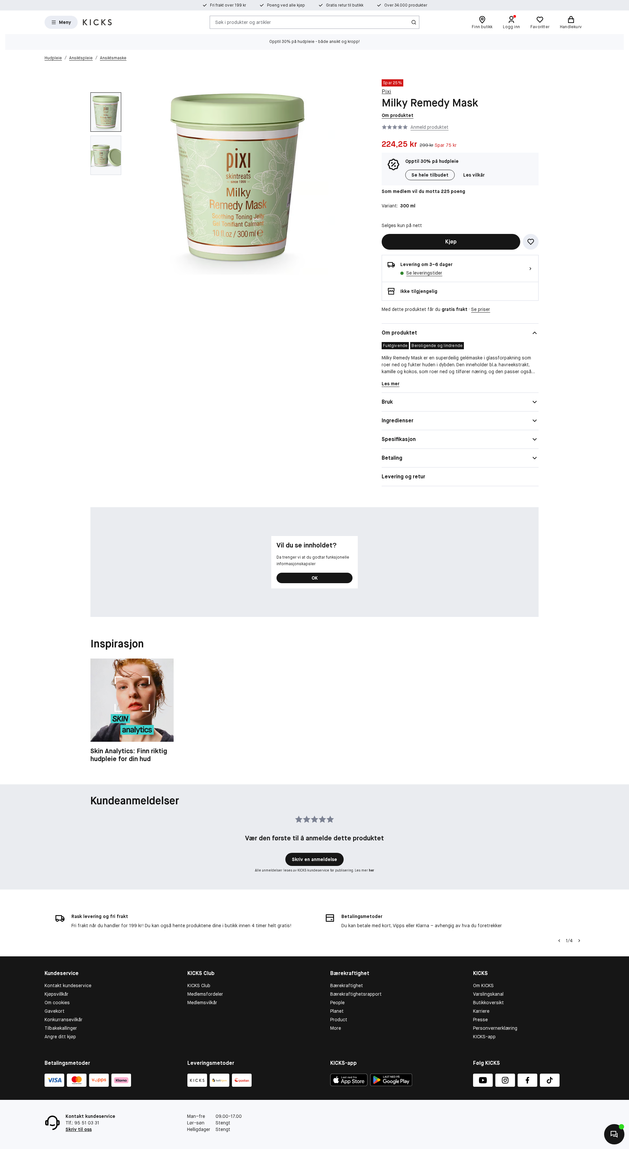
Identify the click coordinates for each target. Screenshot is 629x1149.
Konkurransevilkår (64, 1020)
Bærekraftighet (346, 985)
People (337, 1002)
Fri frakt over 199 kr (228, 5)
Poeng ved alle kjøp (286, 5)
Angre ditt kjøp (60, 1037)
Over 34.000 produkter (405, 5)
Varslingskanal (488, 994)
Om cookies (57, 1002)
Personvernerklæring (495, 1028)
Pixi (386, 91)
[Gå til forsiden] (97, 22)
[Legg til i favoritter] (531, 242)
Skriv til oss (79, 1129)
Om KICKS (483, 985)
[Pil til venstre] (559, 940)
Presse (480, 1020)
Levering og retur (403, 476)
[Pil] (579, 940)
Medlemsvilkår (202, 1002)
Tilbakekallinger (61, 1028)
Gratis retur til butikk (344, 5)
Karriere (481, 1011)
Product (338, 1020)
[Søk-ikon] (414, 22)
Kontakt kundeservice (68, 985)
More (335, 1028)
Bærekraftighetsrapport (356, 994)
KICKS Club (198, 985)
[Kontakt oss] (614, 1134)
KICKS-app (484, 1037)
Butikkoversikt (488, 1002)
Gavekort (55, 1011)
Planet (337, 1011)
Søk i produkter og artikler (243, 22)
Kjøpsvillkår (56, 994)
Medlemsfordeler (205, 994)
